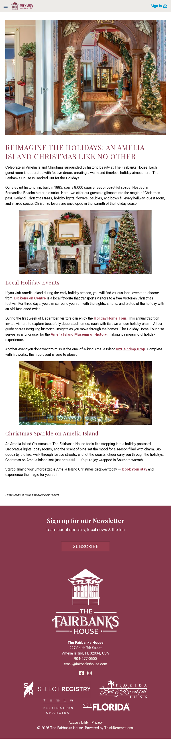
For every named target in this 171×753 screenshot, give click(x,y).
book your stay (134, 469)
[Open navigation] (5, 6)
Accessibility (79, 722)
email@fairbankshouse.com (85, 664)
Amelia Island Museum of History (79, 334)
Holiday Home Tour (110, 318)
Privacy (97, 722)
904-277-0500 (85, 659)
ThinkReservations (118, 728)
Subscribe (86, 546)
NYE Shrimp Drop (130, 349)
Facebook (81, 673)
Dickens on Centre (30, 298)
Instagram (89, 673)
